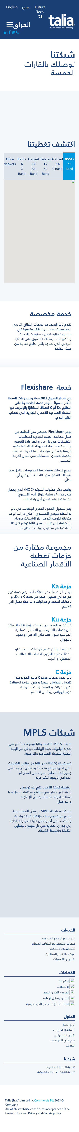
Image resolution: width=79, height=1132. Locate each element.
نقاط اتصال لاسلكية (62, 948)
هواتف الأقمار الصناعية (60, 954)
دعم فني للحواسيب (62, 1040)
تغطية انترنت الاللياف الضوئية (56, 1072)
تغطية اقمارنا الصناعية (61, 1067)
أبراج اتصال (68, 1024)
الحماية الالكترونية (64, 1030)
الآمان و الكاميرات (64, 959)
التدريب (70, 1045)
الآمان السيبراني (64, 1035)
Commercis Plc (44, 1100)
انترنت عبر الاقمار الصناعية (58, 938)
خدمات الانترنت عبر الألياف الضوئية (53, 943)
